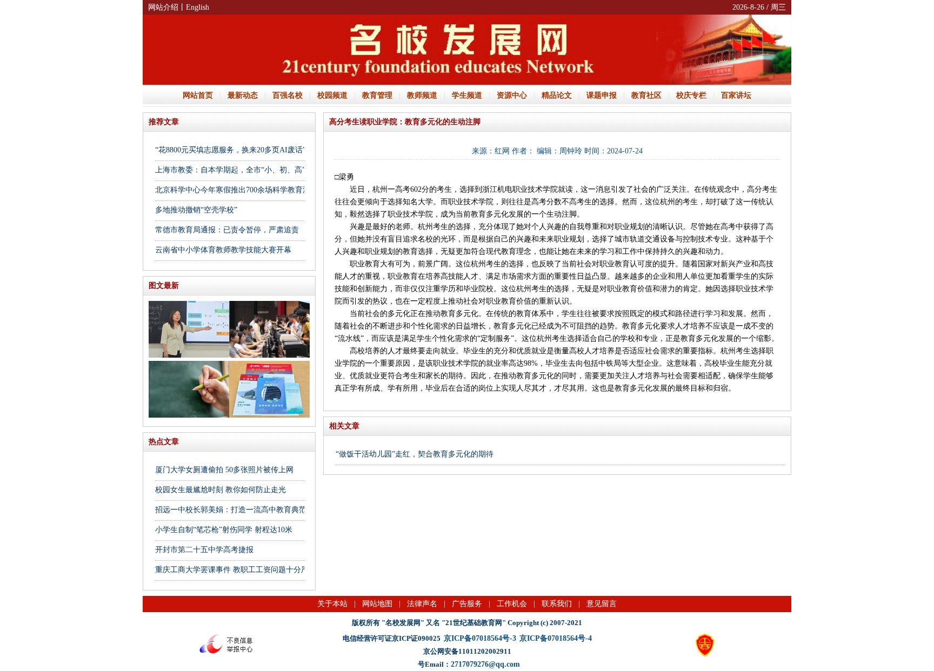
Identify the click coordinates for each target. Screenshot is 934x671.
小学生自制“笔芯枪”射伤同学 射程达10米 (223, 530)
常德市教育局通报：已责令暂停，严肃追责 (227, 230)
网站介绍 (163, 7)
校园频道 (332, 95)
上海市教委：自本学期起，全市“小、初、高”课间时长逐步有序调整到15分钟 (283, 170)
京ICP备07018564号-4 (555, 638)
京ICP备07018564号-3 (480, 638)
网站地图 (377, 604)
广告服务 (467, 604)
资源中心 (512, 95)
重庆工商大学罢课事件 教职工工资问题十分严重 (235, 570)
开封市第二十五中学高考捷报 (204, 550)
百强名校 (287, 95)
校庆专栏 (691, 95)
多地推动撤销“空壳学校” (196, 210)
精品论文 (557, 95)
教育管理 (377, 95)
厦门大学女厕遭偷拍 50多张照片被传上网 (224, 470)
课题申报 (601, 95)
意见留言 (601, 604)
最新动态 (243, 95)
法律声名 (422, 604)
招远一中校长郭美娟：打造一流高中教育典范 (230, 510)
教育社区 (646, 95)
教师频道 (422, 95)
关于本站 (332, 604)
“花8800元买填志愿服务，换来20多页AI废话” (230, 150)
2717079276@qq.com (485, 664)
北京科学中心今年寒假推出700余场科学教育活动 (236, 190)
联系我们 (557, 604)
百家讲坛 (736, 95)
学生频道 (467, 95)
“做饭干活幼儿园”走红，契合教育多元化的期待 (414, 454)
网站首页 (198, 95)
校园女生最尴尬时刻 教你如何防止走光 (220, 490)
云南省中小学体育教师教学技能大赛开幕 (223, 250)
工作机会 (512, 604)
